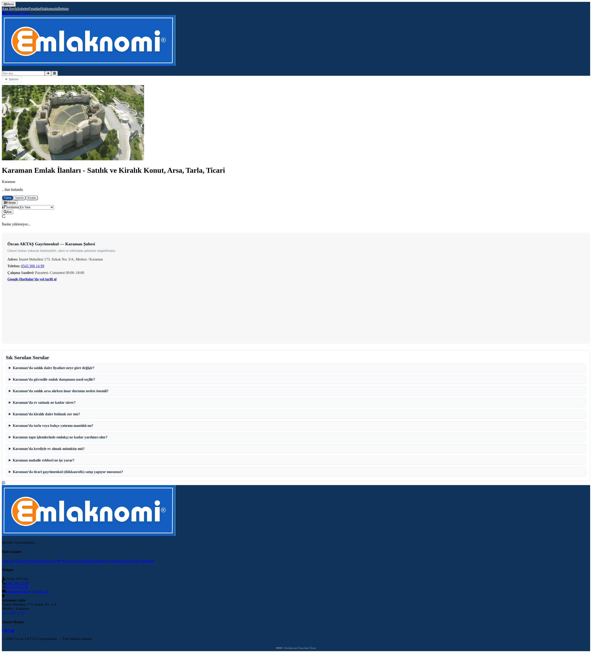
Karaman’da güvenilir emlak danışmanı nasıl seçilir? (54, 379)
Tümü (7, 198)
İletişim (63, 9)
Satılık (19, 198)
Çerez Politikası (142, 561)
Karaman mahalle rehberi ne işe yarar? (43, 460)
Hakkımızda (49, 9)
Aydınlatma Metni (118, 561)
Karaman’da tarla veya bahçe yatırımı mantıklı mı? (53, 426)
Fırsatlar (34, 9)
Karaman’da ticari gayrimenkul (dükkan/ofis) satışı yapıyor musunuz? (68, 472)
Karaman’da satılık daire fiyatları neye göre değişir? (53, 368)
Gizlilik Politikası (92, 561)
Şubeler (22, 9)
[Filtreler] (54, 73)
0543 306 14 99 (32, 266)
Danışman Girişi (18, 13)
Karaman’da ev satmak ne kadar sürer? (44, 402)
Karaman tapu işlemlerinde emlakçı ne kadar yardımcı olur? (60, 437)
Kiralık (32, 198)
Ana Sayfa (9, 9)
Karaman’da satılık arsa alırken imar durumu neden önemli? (60, 391)
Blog (65, 561)
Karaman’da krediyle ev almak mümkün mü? (49, 449)
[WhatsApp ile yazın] (3, 483)
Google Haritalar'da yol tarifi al (31, 279)
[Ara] (48, 73)
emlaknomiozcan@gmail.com (27, 591)
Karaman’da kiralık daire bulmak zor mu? (46, 414)
